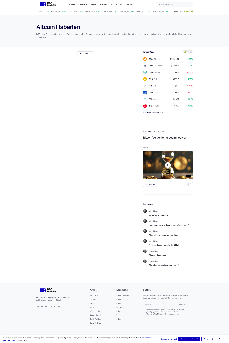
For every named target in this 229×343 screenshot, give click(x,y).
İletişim (92, 307)
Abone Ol (161, 131)
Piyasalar (73, 4)
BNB (118, 311)
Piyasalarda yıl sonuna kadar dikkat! (164, 245)
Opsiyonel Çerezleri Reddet (214, 339)
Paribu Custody (122, 299)
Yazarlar (113, 4)
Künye (92, 303)
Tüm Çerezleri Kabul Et (189, 339)
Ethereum (120, 307)
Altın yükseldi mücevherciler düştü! (164, 235)
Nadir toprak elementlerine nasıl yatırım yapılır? (169, 224)
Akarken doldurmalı (157, 255)
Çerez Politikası (95, 323)
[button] (190, 184)
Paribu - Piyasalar (123, 295)
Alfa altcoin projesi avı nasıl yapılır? (164, 265)
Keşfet (93, 4)
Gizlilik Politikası (95, 319)
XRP (118, 315)
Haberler (84, 4)
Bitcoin (118, 303)
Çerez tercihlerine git (169, 339)
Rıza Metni (157, 314)
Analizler (103, 4)
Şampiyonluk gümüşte (158, 214)
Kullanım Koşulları (96, 315)
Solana (118, 319)
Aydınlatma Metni (157, 312)
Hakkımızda (94, 295)
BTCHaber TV (126, 4)
